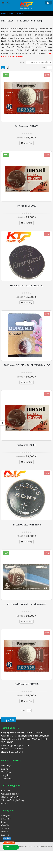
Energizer (5, 815)
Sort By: (22, 62)
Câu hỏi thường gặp (10, 797)
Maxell (4, 831)
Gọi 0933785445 (11, 847)
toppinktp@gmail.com (18, 745)
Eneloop (5, 835)
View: (43, 68)
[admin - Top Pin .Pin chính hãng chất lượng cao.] (26, 5)
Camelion (5, 825)
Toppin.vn (9, 720)
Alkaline (5, 828)
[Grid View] (3, 67)
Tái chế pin (6, 772)
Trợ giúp (5, 775)
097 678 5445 (17, 752)
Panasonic (6, 819)
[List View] (7, 67)
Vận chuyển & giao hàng (12, 800)
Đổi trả (4, 803)
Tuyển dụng (6, 778)
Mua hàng (28, 143)
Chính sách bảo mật (10, 794)
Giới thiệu (5, 790)
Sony (3, 822)
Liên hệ (4, 769)
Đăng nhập (6, 765)
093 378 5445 (17, 748)
